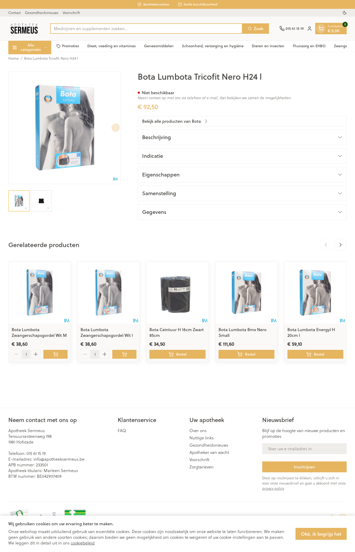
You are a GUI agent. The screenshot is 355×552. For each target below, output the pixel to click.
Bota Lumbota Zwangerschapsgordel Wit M (39, 332)
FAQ (122, 430)
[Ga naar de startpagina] (24, 28)
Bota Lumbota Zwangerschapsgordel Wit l (107, 332)
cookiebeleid (83, 543)
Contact (14, 12)
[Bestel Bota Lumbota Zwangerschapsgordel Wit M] (55, 354)
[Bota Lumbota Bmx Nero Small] (246, 293)
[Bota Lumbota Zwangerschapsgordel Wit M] (40, 293)
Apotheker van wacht (209, 452)
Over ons (198, 430)
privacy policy (273, 488)
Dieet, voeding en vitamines (111, 46)
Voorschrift (71, 12)
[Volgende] (115, 128)
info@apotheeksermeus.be (59, 459)
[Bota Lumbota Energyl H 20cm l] (315, 293)
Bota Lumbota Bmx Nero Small (243, 332)
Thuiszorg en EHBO (309, 46)
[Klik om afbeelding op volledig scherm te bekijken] (65, 128)
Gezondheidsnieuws (41, 12)
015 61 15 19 (36, 453)
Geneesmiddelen (159, 46)
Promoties (70, 46)
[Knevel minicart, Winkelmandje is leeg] (321, 28)
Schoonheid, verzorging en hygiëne (213, 46)
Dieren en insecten (268, 46)
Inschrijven (304, 467)
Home (13, 58)
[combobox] (146, 28)
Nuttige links (201, 438)
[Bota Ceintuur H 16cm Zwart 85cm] (177, 293)
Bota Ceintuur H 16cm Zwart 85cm (176, 332)
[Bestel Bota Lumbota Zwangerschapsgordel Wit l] (124, 354)
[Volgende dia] (340, 244)
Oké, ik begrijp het (321, 533)
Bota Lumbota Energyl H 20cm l (311, 332)
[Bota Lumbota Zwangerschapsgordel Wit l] (108, 293)
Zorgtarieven (201, 467)
